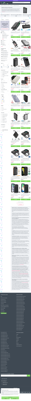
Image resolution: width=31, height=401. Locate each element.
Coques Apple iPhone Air (4, 342)
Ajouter (15, 55)
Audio (17, 341)
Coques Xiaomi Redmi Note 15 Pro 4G (5, 355)
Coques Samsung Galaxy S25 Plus (20, 306)
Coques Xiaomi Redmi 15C (4, 362)
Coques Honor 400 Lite (4, 368)
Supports (17, 340)
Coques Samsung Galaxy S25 (20, 305)
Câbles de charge (4, 37)
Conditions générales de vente (5, 306)
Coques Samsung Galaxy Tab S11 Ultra (21, 296)
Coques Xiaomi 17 (3, 349)
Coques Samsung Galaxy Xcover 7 (20, 322)
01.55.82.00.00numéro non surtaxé (5, 382)
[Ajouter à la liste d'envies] (19, 22)
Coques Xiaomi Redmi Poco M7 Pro (5, 359)
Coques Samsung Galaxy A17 (19, 319)
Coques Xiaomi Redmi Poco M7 (4, 358)
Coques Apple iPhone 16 (4, 332)
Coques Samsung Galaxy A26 (20, 318)
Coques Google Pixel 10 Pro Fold (20, 325)
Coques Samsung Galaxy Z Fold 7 (20, 299)
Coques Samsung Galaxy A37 (20, 316)
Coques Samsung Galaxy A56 (20, 312)
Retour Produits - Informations (4, 305)
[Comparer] (17, 22)
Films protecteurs (18, 337)
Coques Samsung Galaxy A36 (20, 315)
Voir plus (20, 204)
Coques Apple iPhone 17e (4, 339)
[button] (26, 33)
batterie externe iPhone (25, 282)
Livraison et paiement (3, 302)
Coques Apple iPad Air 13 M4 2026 (5, 348)
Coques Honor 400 (3, 365)
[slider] (1, 66)
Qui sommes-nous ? (3, 299)
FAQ (1, 296)
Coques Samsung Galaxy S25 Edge (20, 309)
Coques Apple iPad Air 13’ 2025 (4, 346)
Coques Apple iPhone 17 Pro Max (5, 345)
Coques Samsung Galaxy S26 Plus (20, 302)
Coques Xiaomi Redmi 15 (4, 361)
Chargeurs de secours (16, 5)
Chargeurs (11, 5)
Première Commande (3, 300)
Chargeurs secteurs (4, 36)
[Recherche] (13, 2)
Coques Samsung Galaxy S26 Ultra (20, 303)
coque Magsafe (21, 264)
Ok (28, 375)
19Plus (2, 46)
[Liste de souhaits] (5, 3)
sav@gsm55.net (5, 380)
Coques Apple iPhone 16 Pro (4, 336)
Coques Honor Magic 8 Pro (4, 371)
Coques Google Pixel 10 (19, 329)
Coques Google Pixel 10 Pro (19, 328)
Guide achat (2, 309)
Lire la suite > (3, 11)
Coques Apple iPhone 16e (4, 333)
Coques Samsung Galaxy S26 (20, 300)
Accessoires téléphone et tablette (5, 5)
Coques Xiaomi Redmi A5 (4, 364)
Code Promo (2, 303)
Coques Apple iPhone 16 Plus (4, 335)
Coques (17, 334)
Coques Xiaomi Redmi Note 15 (4, 352)
